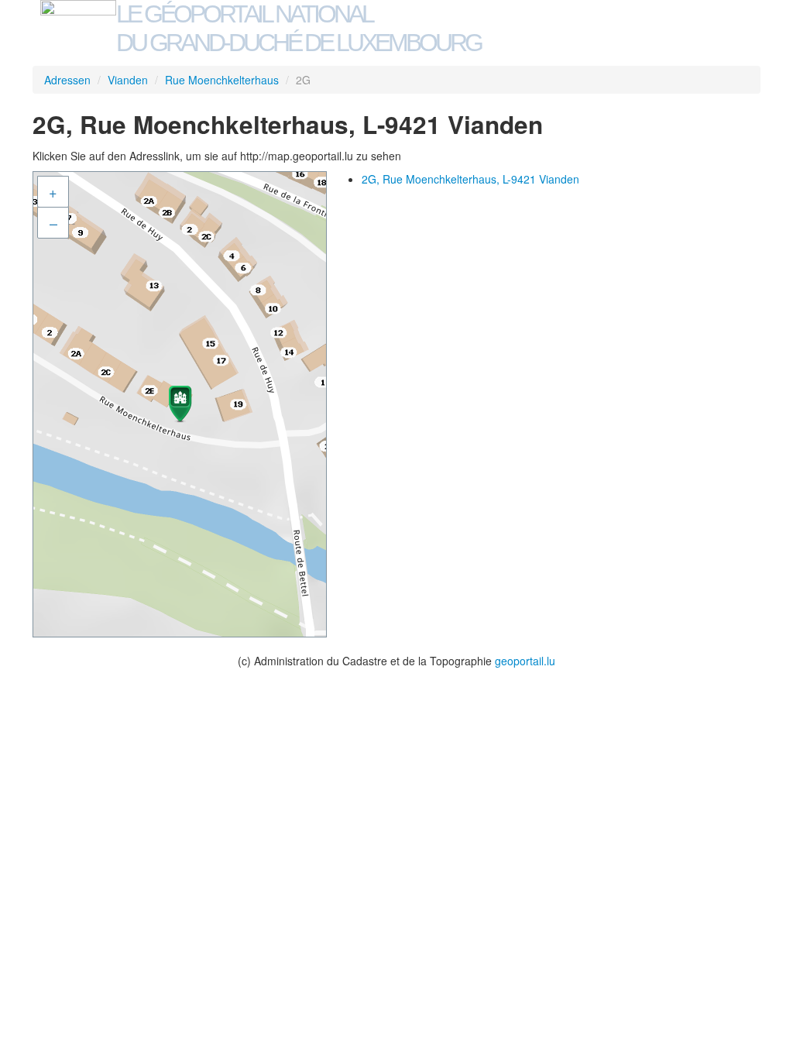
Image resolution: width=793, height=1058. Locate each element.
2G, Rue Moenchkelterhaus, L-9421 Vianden (470, 179)
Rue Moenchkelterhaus (222, 80)
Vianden (128, 80)
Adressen (67, 80)
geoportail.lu (525, 660)
